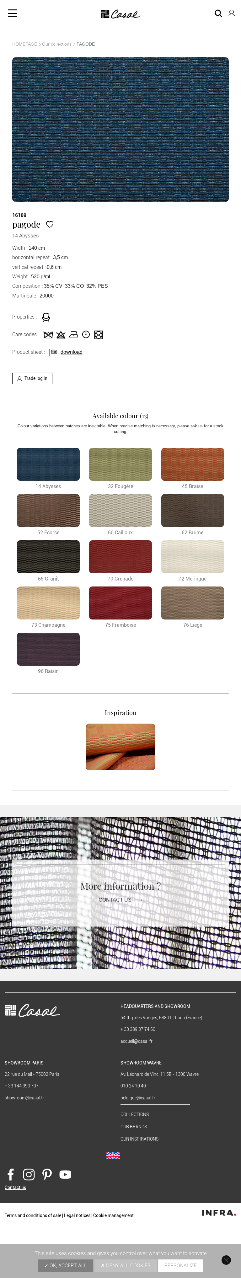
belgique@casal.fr (137, 1097)
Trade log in (35, 378)
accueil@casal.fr (136, 1041)
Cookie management (113, 1215)
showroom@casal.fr (24, 1097)
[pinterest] (47, 1173)
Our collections (57, 44)
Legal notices (77, 1215)
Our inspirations (139, 1139)
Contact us (115, 899)
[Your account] (231, 11)
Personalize (180, 1266)
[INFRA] (219, 1211)
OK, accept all (67, 1266)
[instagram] (29, 1173)
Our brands (133, 1126)
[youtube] (65, 1173)
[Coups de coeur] (49, 224)
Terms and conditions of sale (33, 1215)
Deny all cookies (128, 1266)
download (72, 352)
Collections (134, 1114)
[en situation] (120, 747)
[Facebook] (11, 1173)
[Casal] (120, 14)
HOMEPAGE (24, 44)
